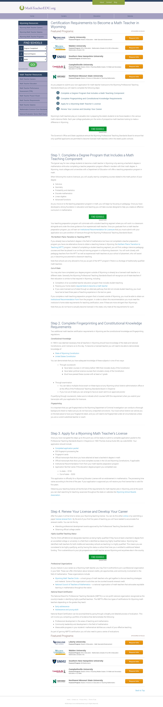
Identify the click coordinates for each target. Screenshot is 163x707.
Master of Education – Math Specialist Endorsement (96, 39)
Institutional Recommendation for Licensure (97, 229)
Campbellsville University (81, 65)
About (102, 2)
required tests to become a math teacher (92, 286)
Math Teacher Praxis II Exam (30, 96)
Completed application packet (67, 448)
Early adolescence (62, 606)
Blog (115, 2)
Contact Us (75, 699)
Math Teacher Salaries (27, 105)
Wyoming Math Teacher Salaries (31, 32)
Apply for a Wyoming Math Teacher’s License (81, 104)
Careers (64, 16)
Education (96, 16)
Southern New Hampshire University (86, 56)
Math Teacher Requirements (30, 100)
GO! (32, 64)
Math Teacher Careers (27, 79)
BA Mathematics (86, 58)
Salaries (130, 16)
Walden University (77, 46)
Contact (109, 2)
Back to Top (140, 690)
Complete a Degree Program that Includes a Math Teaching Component (92, 93)
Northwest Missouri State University (86, 76)
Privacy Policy (83, 699)
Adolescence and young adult (66, 609)
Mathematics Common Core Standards (33, 109)
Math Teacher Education (28, 83)
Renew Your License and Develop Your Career (81, 109)
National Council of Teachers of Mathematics (72, 584)
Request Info (134, 38)
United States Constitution (65, 356)
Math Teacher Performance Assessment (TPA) (29, 89)
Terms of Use (92, 699)
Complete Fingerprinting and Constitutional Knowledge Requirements (91, 98)
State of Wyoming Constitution (67, 353)
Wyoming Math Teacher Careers (31, 27)
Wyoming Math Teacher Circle (67, 578)
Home (32, 16)
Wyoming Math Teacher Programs (32, 37)
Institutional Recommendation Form (65, 299)
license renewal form (64, 519)
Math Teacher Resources (31, 75)
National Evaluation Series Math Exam (33, 114)
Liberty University (77, 37)
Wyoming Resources (29, 23)
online (125, 516)
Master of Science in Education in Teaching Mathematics (98, 78)
